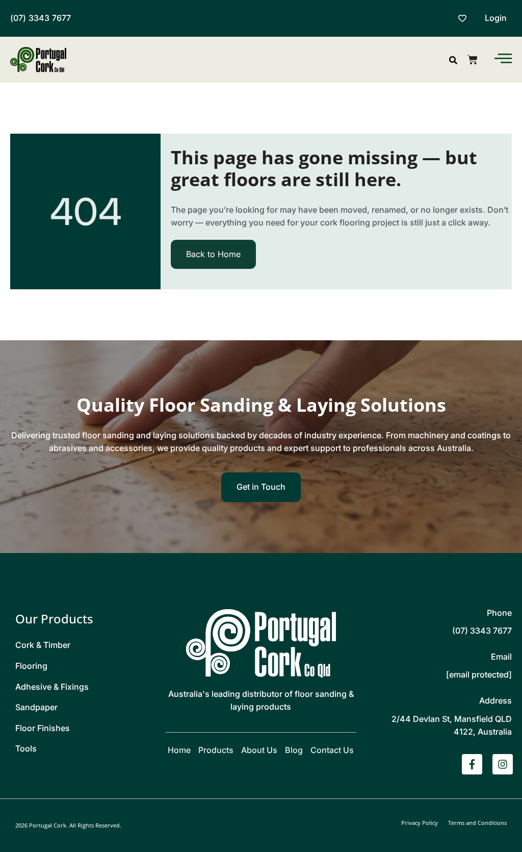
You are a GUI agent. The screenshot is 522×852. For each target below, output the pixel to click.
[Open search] (453, 60)
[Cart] (472, 60)
